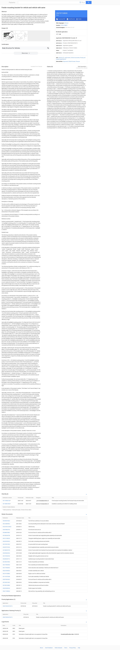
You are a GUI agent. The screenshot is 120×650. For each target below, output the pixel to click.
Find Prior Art (71, 19)
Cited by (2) (61, 57)
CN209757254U (6, 547)
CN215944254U (6, 556)
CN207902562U (6, 579)
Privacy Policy (72, 647)
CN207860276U (6, 529)
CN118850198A (6, 503)
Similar (79, 19)
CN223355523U (6, 541)
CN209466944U (6, 553)
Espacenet (65, 61)
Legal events (67, 57)
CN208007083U (6, 532)
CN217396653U (6, 567)
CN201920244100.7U (7, 606)
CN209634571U (6, 559)
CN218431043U (6, 582)
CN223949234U (6, 588)
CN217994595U (6, 564)
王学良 (62, 25)
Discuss (78, 61)
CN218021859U (6, 561)
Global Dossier (71, 61)
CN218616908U (6, 585)
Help (79, 647)
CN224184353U (6, 570)
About (41, 647)
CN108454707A (6, 550)
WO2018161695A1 (7, 526)
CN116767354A (6, 576)
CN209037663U (6, 520)
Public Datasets (58, 647)
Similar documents (75, 57)
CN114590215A (6, 500)
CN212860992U (6, 523)
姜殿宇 (65, 25)
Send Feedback (49, 647)
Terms (65, 647)
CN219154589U (6, 573)
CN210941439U (6, 544)
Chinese (66, 23)
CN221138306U (6, 591)
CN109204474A (6, 535)
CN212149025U (6, 538)
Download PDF (61, 19)
